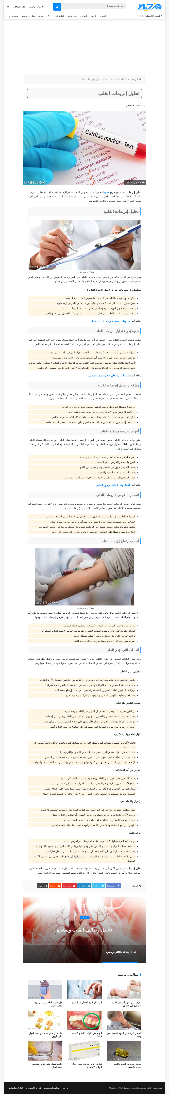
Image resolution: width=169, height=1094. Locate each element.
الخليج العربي (58, 16)
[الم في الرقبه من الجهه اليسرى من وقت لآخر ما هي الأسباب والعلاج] (124, 1020)
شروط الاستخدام (33, 1088)
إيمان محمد (140, 105)
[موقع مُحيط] (148, 7)
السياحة (83, 16)
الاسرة (103, 16)
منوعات (14, 16)
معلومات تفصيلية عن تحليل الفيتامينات (110, 321)
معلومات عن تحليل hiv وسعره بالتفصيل (109, 375)
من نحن (65, 1088)
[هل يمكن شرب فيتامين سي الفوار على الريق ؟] (45, 1020)
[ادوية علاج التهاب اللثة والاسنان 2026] (84, 1020)
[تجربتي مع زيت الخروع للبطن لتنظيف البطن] (124, 1051)
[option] (84, 930)
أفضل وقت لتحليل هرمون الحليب (113, 485)
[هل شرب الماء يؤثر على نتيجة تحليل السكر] (45, 989)
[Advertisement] (84, 45)
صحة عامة (110, 79)
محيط (106, 192)
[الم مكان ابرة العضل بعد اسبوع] (84, 989)
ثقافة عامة (72, 16)
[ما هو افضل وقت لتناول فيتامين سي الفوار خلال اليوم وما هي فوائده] (45, 1051)
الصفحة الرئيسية (36, 6)
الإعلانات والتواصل (16, 1088)
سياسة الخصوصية (51, 1088)
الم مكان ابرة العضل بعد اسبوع (87, 1002)
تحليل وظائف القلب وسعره (84, 929)
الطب (122, 79)
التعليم (94, 16)
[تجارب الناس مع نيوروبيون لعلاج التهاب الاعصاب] (84, 1051)
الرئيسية (133, 79)
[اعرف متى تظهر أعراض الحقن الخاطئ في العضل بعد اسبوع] (124, 989)
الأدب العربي (43, 16)
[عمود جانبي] (8, 6)
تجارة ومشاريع (28, 16)
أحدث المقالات (19, 6)
